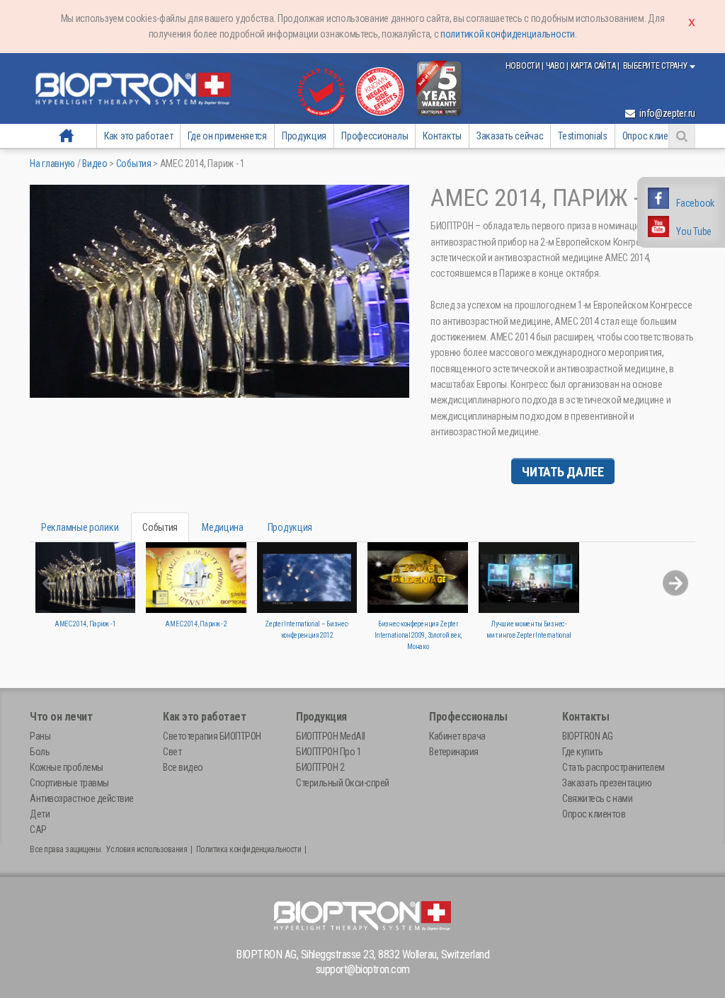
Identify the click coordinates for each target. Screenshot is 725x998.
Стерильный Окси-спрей (342, 782)
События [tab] (160, 527)
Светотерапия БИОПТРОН (212, 736)
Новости (524, 66)
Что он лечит (61, 716)
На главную (66, 136)
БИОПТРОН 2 (320, 767)
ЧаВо (556, 66)
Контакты (442, 136)
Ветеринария (454, 751)
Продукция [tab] (290, 527)
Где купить (582, 751)
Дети (40, 814)
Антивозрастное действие (82, 798)
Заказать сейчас (510, 136)
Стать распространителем (613, 767)
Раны (40, 736)
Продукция (304, 136)
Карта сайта (594, 66)
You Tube (694, 231)
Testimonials (582, 136)
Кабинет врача (457, 736)
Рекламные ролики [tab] (79, 527)
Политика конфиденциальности (249, 849)
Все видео (183, 767)
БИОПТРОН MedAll (330, 736)
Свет (172, 751)
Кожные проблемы (66, 767)
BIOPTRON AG (587, 736)
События (134, 163)
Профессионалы (374, 136)
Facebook (695, 203)
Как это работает (138, 136)
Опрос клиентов (654, 136)
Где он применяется (227, 136)
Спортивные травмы (69, 782)
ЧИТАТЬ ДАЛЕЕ (562, 471)
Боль (40, 751)
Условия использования (147, 849)
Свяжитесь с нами (597, 798)
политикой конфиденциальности (507, 34)
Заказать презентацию (606, 782)
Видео (95, 163)
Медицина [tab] (223, 527)
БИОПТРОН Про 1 (328, 751)
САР (38, 829)
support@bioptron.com (363, 969)
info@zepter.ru (666, 113)
